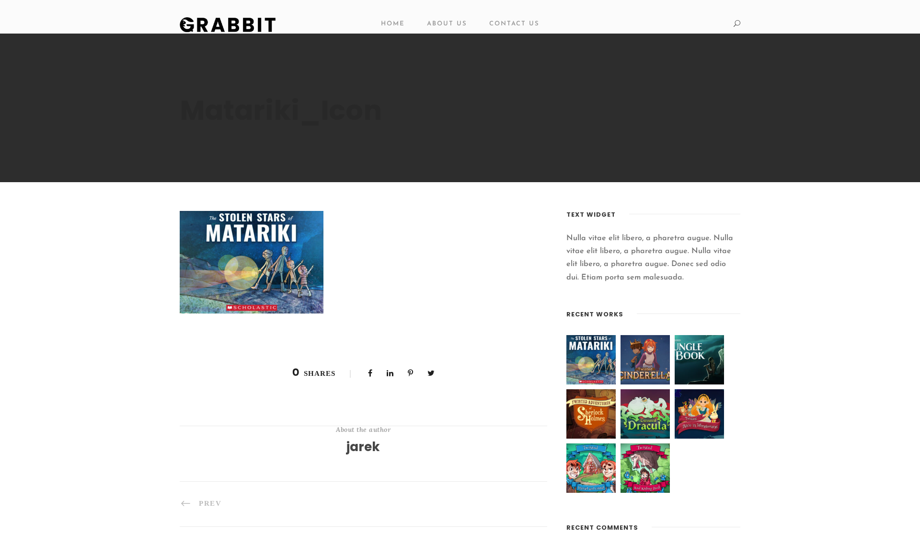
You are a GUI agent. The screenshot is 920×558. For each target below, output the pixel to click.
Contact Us (514, 24)
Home (393, 24)
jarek (363, 446)
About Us (447, 24)
